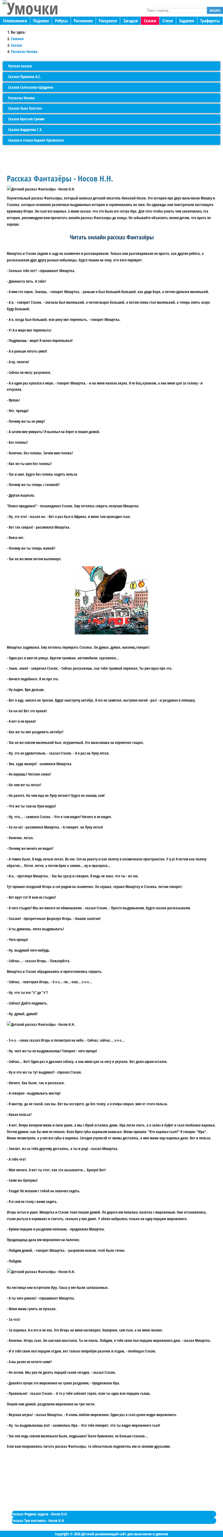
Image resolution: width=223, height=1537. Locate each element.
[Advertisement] (109, 1486)
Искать (215, 10)
